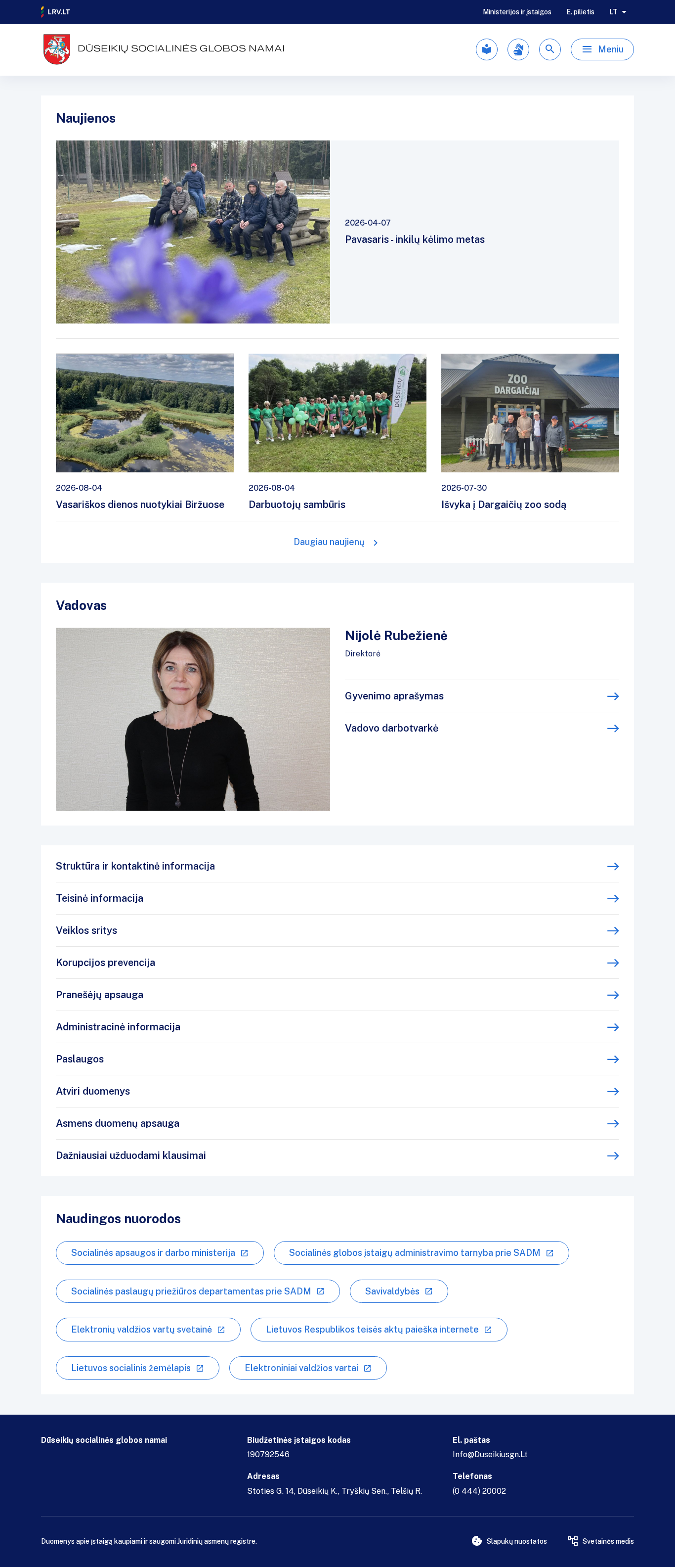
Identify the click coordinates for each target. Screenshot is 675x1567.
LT (613, 12)
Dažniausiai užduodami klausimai (131, 1155)
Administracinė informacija (118, 1027)
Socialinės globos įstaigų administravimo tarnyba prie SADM (415, 1252)
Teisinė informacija (99, 898)
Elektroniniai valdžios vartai (301, 1368)
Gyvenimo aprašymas (394, 696)
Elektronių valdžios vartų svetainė (141, 1329)
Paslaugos (80, 1059)
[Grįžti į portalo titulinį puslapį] (56, 12)
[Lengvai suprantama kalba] (487, 49)
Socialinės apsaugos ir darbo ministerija (153, 1252)
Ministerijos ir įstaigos (517, 12)
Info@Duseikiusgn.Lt (490, 1454)
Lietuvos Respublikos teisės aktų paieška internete (372, 1329)
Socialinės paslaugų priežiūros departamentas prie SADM (191, 1291)
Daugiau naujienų (329, 542)
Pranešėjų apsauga (99, 995)
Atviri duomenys (93, 1091)
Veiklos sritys (86, 930)
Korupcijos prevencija (105, 962)
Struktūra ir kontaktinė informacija (135, 866)
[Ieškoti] (550, 49)
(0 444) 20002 (479, 1491)
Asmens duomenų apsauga (117, 1123)
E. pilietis (580, 12)
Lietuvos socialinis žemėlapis (131, 1368)
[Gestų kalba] (518, 49)
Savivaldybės (392, 1291)
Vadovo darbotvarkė (391, 728)
